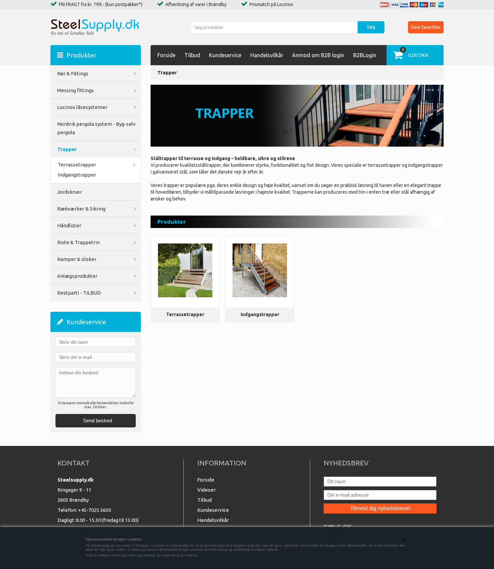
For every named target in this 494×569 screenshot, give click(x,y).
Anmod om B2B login (318, 55)
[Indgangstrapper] (260, 270)
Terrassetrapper (185, 314)
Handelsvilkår (266, 55)
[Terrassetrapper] (185, 270)
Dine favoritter (426, 27)
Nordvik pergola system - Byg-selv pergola (96, 128)
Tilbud (192, 55)
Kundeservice (225, 55)
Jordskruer (69, 192)
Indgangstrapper (77, 175)
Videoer (206, 490)
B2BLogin (364, 55)
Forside (166, 55)
